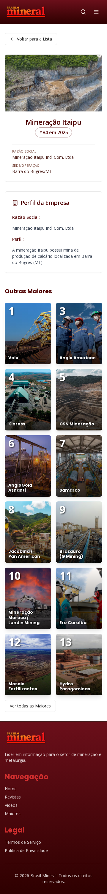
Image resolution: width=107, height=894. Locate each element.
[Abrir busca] (83, 12)
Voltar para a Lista (34, 39)
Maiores (13, 813)
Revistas (13, 797)
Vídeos (11, 805)
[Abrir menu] (96, 12)
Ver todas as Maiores (30, 706)
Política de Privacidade (26, 850)
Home (11, 788)
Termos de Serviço (23, 842)
